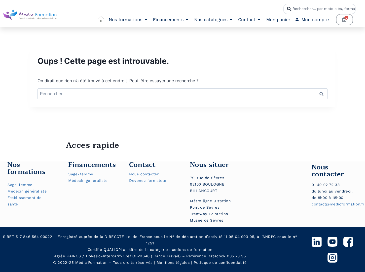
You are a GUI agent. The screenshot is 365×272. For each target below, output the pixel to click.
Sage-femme (20, 185)
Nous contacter (144, 174)
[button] (128, 20)
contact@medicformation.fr (338, 204)
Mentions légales (173, 262)
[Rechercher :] (182, 93)
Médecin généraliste (27, 191)
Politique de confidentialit (219, 262)
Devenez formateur (148, 180)
